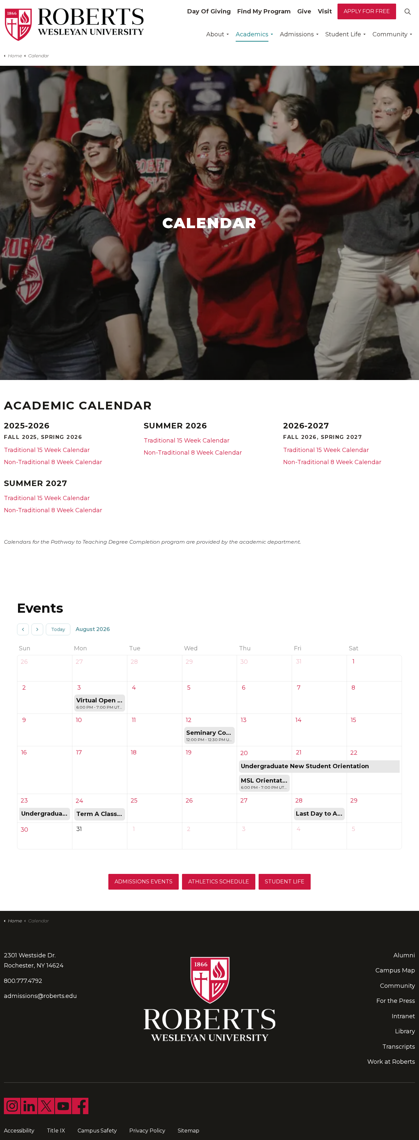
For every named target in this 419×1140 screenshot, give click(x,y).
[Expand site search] (407, 11)
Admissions (297, 34)
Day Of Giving (209, 11)
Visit (325, 11)
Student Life (343, 34)
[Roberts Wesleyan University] (74, 25)
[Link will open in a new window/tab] (12, 1106)
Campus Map (395, 970)
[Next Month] (37, 629)
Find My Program (264, 11)
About (215, 34)
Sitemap (188, 1131)
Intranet (403, 1016)
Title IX (56, 1131)
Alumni (404, 955)
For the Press (395, 1000)
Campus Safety (97, 1131)
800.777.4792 (23, 981)
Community (390, 34)
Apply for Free (367, 11)
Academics (252, 34)
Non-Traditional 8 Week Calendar (53, 462)
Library (405, 1031)
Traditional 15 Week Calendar (47, 450)
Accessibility (19, 1131)
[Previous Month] (23, 629)
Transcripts (398, 1046)
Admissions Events (144, 881)
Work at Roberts (391, 1061)
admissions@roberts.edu (40, 996)
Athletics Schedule (218, 881)
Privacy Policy (147, 1131)
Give (304, 11)
